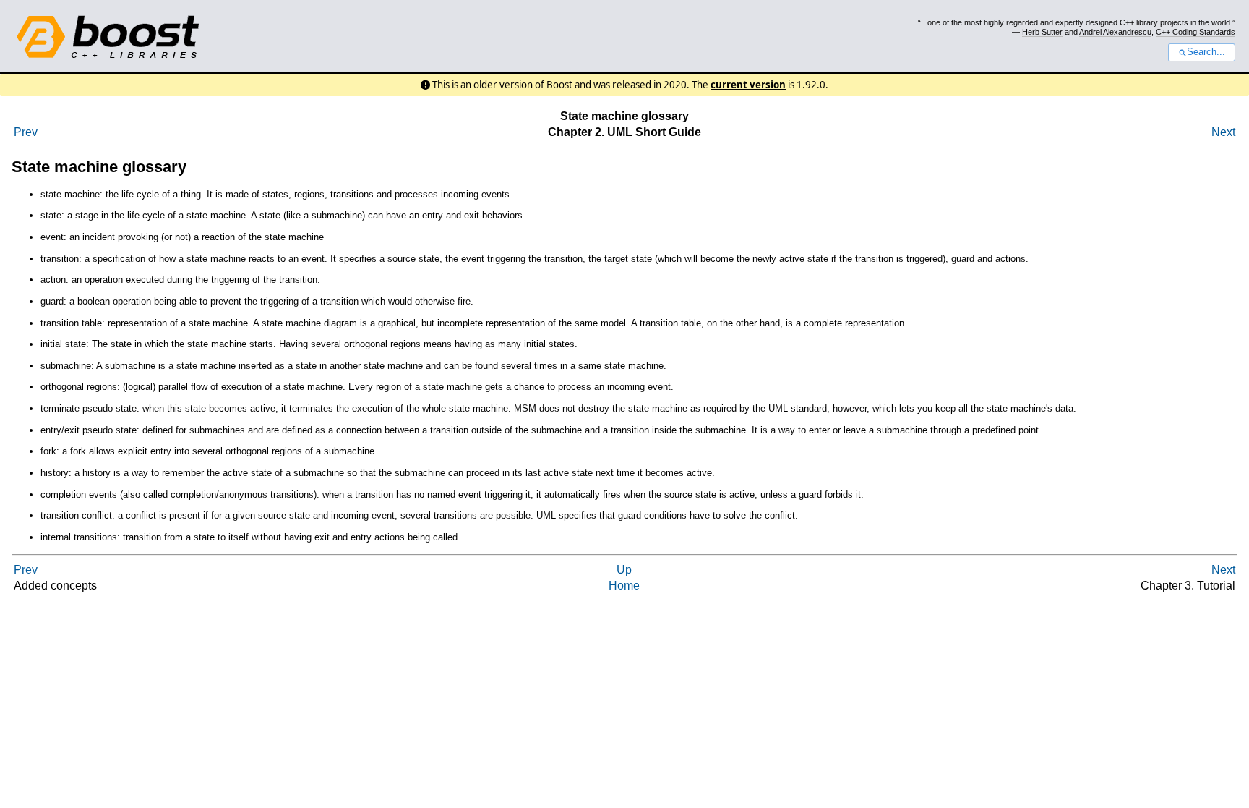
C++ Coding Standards (1195, 31)
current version (748, 84)
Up (624, 570)
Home (624, 585)
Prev (26, 132)
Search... (1206, 52)
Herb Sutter (1042, 31)
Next (1223, 132)
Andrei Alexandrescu (1115, 31)
